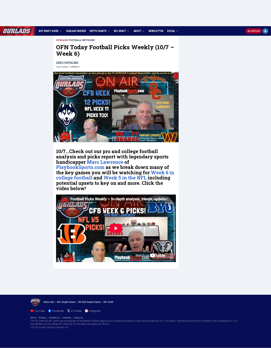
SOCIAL (171, 31)
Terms (33, 317)
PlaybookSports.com (80, 167)
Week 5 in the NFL (125, 177)
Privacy (42, 317)
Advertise (66, 317)
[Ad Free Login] (265, 31)
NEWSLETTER (156, 31)
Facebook (58, 310)
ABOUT (137, 31)
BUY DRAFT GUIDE (49, 31)
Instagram (95, 310)
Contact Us (54, 317)
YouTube (39, 310)
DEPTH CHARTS (98, 31)
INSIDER (76, 31)
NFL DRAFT (120, 31)
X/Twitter (76, 310)
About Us (78, 317)
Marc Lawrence (105, 162)
